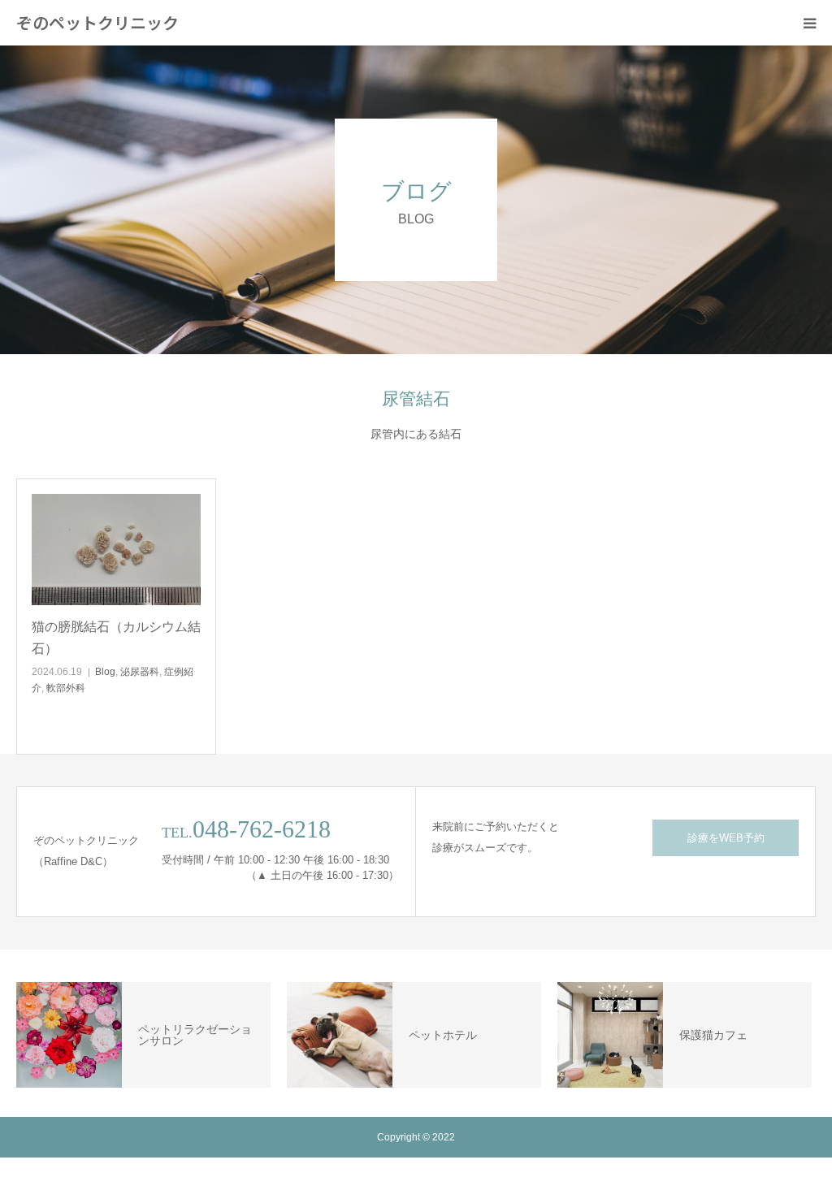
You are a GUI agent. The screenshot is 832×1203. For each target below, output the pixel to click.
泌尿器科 (139, 671)
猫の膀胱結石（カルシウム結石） (116, 638)
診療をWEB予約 (726, 838)
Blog (105, 671)
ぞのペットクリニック (97, 23)
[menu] (809, 22)
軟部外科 (65, 688)
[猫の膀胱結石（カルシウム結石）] (116, 549)
